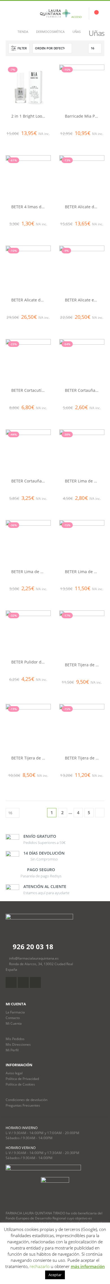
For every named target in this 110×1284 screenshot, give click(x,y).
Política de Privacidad (22, 1078)
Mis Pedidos (15, 1038)
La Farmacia (15, 1012)
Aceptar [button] (55, 1274)
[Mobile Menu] (10, 13)
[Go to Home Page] (8, 32)
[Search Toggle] (23, 13)
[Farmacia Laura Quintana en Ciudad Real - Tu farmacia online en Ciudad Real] (55, 13)
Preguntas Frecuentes (23, 1105)
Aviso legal (14, 1073)
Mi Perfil (12, 1050)
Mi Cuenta (14, 1023)
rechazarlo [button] (40, 1266)
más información (88, 1266)
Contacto (13, 1017)
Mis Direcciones (18, 1044)
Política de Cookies (20, 1084)
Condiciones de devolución (26, 1099)
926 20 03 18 (32, 946)
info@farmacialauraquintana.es (34, 958)
